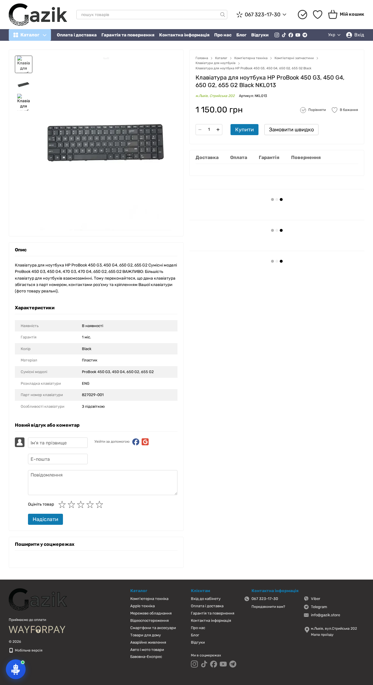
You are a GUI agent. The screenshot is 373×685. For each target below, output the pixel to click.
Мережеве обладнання (151, 613)
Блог (241, 35)
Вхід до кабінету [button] (206, 598)
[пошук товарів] (222, 14)
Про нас (223, 35)
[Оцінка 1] (63, 504)
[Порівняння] (302, 14)
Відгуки (260, 35)
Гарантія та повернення (127, 35)
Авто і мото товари (147, 649)
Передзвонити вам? (268, 607)
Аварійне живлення (148, 642)
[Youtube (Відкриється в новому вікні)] (297, 35)
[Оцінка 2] (72, 504)
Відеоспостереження (149, 620)
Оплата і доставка (77, 35)
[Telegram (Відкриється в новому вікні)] (304, 35)
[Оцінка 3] (82, 504)
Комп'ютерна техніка (149, 598)
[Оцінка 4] (91, 504)
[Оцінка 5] (100, 504)
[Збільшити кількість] (218, 129)
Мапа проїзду (322, 635)
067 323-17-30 (262, 14)
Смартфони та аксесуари (153, 628)
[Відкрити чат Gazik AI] (16, 669)
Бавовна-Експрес (146, 656)
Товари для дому (145, 635)
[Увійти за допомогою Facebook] (135, 441)
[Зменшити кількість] (200, 129)
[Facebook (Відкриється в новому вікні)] (290, 35)
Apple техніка (142, 606)
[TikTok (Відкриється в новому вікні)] (283, 35)
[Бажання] (317, 14)
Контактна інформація (184, 35)
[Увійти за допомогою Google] (145, 441)
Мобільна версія (28, 650)
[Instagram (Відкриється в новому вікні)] (277, 35)
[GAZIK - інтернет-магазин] (38, 599)
